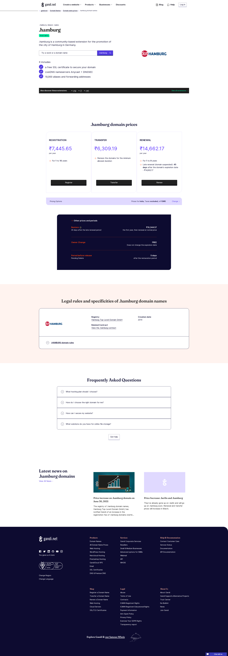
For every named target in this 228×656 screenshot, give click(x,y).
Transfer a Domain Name (99, 596)
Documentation (166, 548)
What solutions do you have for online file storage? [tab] (88, 424)
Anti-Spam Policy (127, 614)
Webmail (123, 556)
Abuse (122, 592)
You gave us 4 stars (47, 555)
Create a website (71, 4)
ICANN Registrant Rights (130, 603)
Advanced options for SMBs (131, 552)
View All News (45, 481)
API (121, 559)
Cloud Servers (95, 607)
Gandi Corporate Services (130, 541)
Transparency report (128, 624)
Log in (182, 4)
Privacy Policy (125, 617)
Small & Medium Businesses (131, 548)
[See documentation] (80, 227)
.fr (81, 91)
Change (175, 201)
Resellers (124, 545)
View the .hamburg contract (103, 328)
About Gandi (165, 592)
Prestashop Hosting (98, 559)
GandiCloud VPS (96, 563)
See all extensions (179, 91)
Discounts (121, 4)
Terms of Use (125, 596)
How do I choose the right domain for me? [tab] (85, 402)
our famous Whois (115, 636)
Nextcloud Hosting (97, 556)
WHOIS (123, 563)
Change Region (45, 575)
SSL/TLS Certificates (98, 610)
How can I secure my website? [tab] (79, 413)
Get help (114, 437)
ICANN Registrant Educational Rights (134, 607)
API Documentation (167, 552)
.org (74, 91)
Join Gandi (164, 610)
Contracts (124, 600)
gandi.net (44, 10)
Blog (161, 4)
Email (92, 566)
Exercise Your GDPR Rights (131, 621)
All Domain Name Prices (99, 545)
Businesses (104, 4)
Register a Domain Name (99, 592)
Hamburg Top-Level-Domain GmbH (106, 320)
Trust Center (165, 600)
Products (89, 4)
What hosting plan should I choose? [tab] (81, 391)
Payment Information (128, 610)
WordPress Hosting (97, 552)
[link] (40, 551)
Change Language (46, 579)
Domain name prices (70, 10)
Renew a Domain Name (99, 600)
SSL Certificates (96, 570)
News (162, 607)
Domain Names (55, 10)
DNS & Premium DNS (98, 573)
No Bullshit (164, 603)
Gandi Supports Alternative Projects (174, 596)
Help (172, 4)
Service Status (166, 545)
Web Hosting (95, 548)
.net (87, 91)
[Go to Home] (48, 5)
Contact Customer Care (169, 541)
